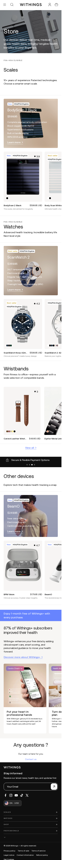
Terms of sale (23, 851)
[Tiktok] (22, 795)
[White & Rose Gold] (55, 345)
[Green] (11, 431)
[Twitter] (27, 795)
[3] (32, 464)
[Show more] (31, 837)
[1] (27, 464)
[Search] (11, 4)
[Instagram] (11, 795)
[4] (34, 464)
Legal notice (9, 855)
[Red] (9, 431)
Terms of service (38, 851)
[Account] (49, 4)
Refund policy (42, 855)
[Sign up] (54, 786)
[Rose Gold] (48, 431)
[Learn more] (31, 123)
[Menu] (5, 5)
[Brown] (7, 431)
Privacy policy (9, 851)
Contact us (30, 759)
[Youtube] (16, 795)
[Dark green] (11, 345)
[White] (48, 198)
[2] (29, 464)
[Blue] (7, 345)
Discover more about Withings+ (22, 657)
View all (29, 447)
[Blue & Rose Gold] (57, 345)
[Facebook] (5, 795)
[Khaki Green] (13, 431)
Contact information (25, 855)
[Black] (7, 198)
